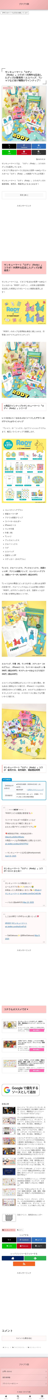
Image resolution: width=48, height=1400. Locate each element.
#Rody (37, 890)
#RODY (8, 923)
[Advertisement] (24, 39)
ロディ (21, 1230)
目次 (22, 195)
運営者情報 (6, 1377)
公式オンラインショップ (35, 790)
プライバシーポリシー (10, 1383)
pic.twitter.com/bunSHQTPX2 (16, 844)
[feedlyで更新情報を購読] (35, 1258)
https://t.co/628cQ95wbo (14, 837)
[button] (39, 152)
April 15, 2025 (10, 856)
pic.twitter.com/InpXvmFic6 (15, 927)
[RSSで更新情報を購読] (24, 1264)
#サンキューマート (19, 923)
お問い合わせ (7, 1371)
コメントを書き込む (24, 1338)
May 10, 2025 (28, 902)
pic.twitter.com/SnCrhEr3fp (30, 894)
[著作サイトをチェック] (13, 1258)
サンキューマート (9, 1230)
